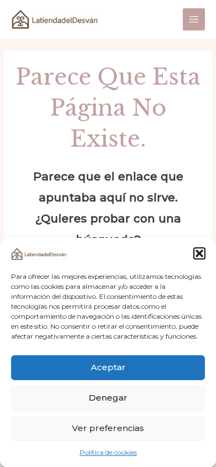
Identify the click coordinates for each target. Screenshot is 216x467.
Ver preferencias (108, 428)
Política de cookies (108, 452)
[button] (199, 253)
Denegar (108, 397)
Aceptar (108, 367)
